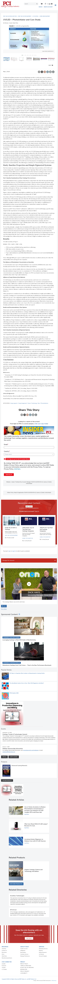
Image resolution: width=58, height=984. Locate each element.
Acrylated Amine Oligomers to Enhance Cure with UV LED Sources (35, 840)
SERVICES (41, 946)
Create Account (48, 7)
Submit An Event (13, 756)
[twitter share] (42, 72)
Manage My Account (8, 560)
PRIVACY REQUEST (24, 971)
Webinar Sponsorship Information (12, 748)
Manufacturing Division (7, 958)
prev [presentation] (5, 606)
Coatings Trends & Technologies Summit (14, 734)
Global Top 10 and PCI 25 (27, 538)
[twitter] (47, 4)
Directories (4, 952)
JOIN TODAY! (29, 938)
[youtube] (51, 4)
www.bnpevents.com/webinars (30, 750)
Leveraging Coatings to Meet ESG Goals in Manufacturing (19, 640)
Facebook (4, 965)
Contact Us (4, 950)
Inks (39, 403)
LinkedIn (3, 964)
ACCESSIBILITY (23, 973)
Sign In (40, 7)
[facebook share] (39, 72)
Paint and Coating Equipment (24, 16)
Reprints (41, 950)
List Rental (41, 954)
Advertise (4, 948)
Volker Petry (15, 23)
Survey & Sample (43, 956)
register (14, 551)
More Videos (4, 609)
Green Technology (32, 403)
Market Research (43, 952)
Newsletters (23, 952)
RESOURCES (5, 946)
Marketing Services (43, 948)
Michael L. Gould (8, 23)
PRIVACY (22, 962)
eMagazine (22, 950)
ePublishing (53, 980)
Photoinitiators (44, 403)
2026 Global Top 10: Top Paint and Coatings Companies (28, 529)
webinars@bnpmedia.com (8, 752)
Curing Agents (13, 403)
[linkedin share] (47, 72)
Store (3, 954)
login (9, 551)
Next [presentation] (50, 65)
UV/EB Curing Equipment (45, 16)
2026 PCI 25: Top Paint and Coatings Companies (46, 529)
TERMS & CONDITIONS (25, 965)
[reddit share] (44, 72)
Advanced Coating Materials (19, 765)
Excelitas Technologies (17, 896)
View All (4, 756)
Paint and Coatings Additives (10, 16)
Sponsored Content (9, 614)
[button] (22, 55)
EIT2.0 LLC (13, 910)
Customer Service (24, 954)
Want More (4, 956)
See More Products (7, 780)
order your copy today (41, 424)
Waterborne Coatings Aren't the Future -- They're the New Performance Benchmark (26, 665)
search (37, 3)
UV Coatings (35, 16)
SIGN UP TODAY (24, 946)
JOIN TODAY (29, 506)
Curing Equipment (22, 403)
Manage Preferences (25, 956)
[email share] (50, 72)
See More (26, 814)
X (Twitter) (4, 969)
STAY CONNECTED (7, 962)
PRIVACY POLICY (24, 964)
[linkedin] (49, 4)
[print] (53, 72)
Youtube (4, 967)
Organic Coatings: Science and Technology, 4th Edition (33, 870)
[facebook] (45, 4)
